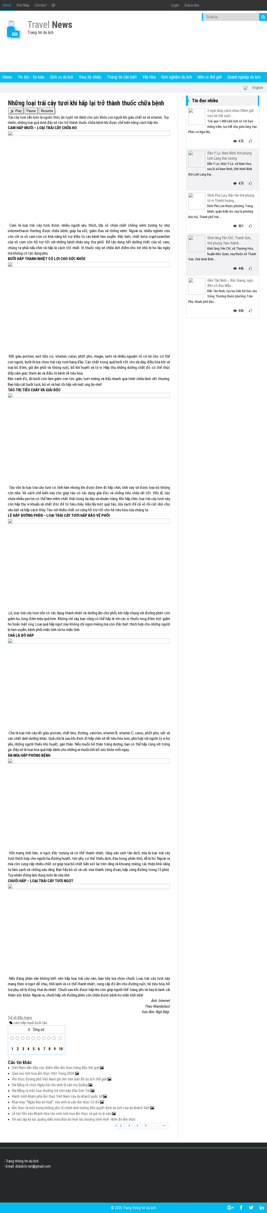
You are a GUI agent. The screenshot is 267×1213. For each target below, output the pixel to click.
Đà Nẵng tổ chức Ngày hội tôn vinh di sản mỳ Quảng (50, 1085)
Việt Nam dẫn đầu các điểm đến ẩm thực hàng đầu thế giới (56, 1068)
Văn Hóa (149, 77)
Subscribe (191, 5)
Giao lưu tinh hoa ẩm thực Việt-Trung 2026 (43, 1073)
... (154, 1125)
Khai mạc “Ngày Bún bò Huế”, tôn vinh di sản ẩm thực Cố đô (56, 1102)
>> (164, 1125)
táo (44, 1023)
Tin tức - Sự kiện (31, 77)
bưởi (37, 1023)
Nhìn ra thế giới (210, 77)
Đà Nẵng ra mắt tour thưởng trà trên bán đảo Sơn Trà (51, 1091)
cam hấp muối (23, 1023)
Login (175, 5)
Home (7, 5)
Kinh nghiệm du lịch (176, 77)
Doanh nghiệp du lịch (244, 77)
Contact (41, 5)
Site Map (22, 5)
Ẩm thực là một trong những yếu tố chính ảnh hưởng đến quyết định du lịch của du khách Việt (81, 1108)
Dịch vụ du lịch (61, 77)
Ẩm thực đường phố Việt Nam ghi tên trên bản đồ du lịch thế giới (59, 1079)
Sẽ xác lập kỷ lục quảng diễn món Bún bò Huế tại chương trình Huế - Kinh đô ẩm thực (74, 1119)
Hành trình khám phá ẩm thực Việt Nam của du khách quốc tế (57, 1096)
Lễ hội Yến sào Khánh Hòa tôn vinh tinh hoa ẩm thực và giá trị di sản (62, 1114)
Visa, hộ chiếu (90, 77)
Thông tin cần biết (122, 77)
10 (60, 1049)
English (257, 88)
